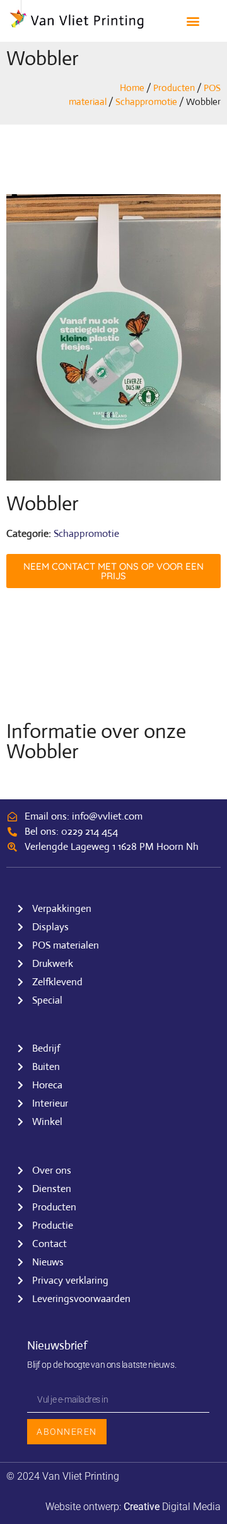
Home (132, 88)
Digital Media (172, 1507)
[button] (193, 21)
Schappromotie (146, 101)
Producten (174, 88)
